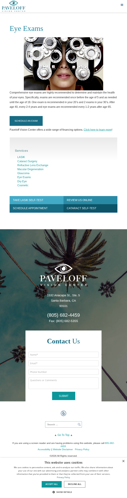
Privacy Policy (82, 449)
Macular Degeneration (30, 169)
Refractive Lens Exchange (32, 165)
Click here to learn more (98, 129)
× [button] (123, 461)
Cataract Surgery (27, 161)
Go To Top (63, 435)
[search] (63, 424)
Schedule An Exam (26, 121)
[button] (122, 5)
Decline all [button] (74, 484)
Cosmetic (22, 185)
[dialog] (63, 478)
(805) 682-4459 (63, 315)
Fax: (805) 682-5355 (63, 321)
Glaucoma (23, 173)
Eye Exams (24, 177)
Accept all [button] (51, 484)
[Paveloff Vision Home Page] (13, 6)
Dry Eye (22, 181)
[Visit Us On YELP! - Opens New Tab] (63, 413)
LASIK (21, 157)
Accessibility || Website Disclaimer (55, 449)
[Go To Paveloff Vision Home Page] (63, 274)
